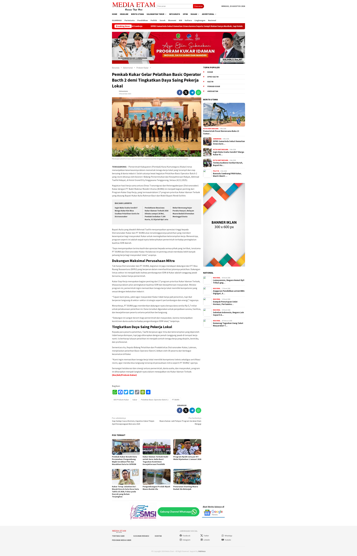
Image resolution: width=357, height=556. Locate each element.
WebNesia (202, 551)
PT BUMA (175, 399)
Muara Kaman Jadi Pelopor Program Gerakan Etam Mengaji (180, 421)
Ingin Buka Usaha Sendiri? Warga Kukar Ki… (228, 153)
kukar (135, 399)
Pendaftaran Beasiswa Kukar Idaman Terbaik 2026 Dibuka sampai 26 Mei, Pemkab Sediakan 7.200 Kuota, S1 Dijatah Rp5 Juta (156, 214)
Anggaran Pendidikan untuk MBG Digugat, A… (228, 292)
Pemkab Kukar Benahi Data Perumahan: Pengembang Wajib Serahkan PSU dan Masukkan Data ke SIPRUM (124, 460)
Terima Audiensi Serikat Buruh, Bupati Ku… (228, 164)
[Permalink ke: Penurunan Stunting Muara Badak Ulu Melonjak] (187, 477)
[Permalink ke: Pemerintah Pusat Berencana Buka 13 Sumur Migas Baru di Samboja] (224, 115)
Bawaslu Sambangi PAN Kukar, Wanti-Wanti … (227, 174)
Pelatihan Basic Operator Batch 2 (154, 399)
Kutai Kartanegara (210, 129)
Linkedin (207, 540)
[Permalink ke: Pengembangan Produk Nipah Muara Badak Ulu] (157, 477)
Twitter (206, 536)
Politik (216, 171)
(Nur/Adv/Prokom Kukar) (124, 375)
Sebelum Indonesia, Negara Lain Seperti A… (228, 313)
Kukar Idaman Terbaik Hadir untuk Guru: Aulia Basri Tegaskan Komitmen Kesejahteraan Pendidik (155, 460)
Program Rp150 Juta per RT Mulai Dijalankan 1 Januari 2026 (187, 457)
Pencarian (198, 6)
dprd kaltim (213, 77)
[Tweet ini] (186, 92)
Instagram (186, 540)
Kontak (158, 536)
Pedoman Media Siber (121, 540)
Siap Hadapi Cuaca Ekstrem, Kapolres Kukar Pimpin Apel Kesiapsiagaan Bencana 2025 (133, 421)
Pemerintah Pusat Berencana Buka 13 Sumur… (221, 132)
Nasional (216, 278)
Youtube (228, 540)
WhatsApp (228, 536)
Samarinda (217, 139)
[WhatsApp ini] (198, 92)
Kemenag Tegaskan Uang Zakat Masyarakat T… (228, 324)
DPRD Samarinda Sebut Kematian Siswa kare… (229, 142)
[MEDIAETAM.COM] (134, 6)
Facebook (186, 536)
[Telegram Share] (192, 92)
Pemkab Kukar (213, 86)
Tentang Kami (118, 536)
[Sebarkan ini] (179, 92)
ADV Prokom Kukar (121, 399)
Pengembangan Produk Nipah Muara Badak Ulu (156, 487)
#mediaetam (212, 91)
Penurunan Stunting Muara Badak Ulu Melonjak (185, 487)
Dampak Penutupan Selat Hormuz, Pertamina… (225, 302)
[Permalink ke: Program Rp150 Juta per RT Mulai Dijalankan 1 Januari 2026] (187, 447)
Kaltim (210, 81)
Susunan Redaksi (141, 536)
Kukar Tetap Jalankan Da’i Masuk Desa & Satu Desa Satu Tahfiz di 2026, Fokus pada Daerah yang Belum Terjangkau (125, 491)
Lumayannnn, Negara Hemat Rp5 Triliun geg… (228, 281)
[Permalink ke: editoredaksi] (115, 92)
